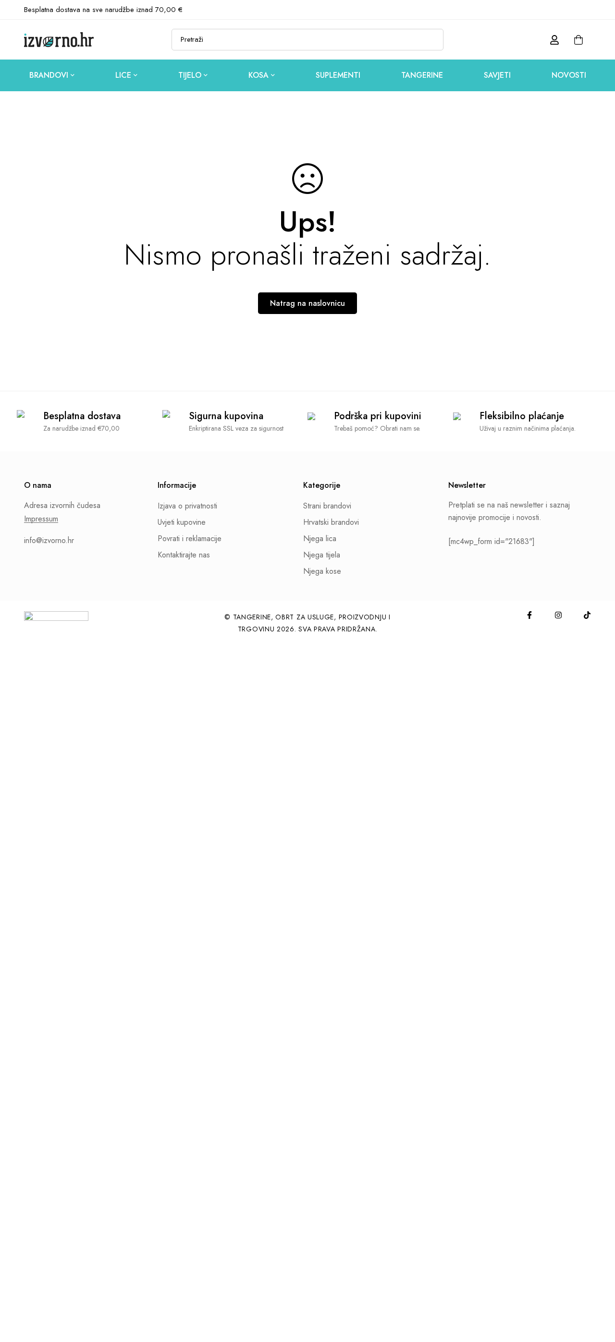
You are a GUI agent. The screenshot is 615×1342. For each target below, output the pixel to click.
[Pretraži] (432, 39)
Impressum (41, 519)
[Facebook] (556, 9)
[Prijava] (554, 40)
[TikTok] (588, 9)
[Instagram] (572, 9)
